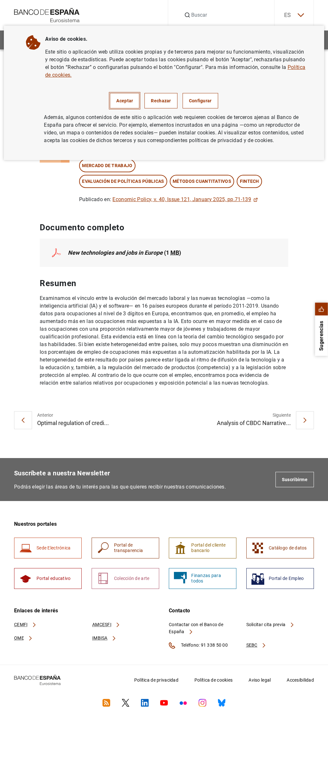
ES (287, 15)
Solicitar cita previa (266, 624)
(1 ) (124, 252)
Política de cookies (213, 680)
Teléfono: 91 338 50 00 (204, 645)
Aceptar (124, 100)
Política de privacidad (156, 680)
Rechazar (161, 100)
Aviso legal (260, 680)
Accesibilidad (300, 680)
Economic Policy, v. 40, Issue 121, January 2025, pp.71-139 (181, 199)
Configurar (200, 100)
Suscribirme (295, 479)
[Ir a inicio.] (47, 15)
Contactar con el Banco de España (196, 628)
